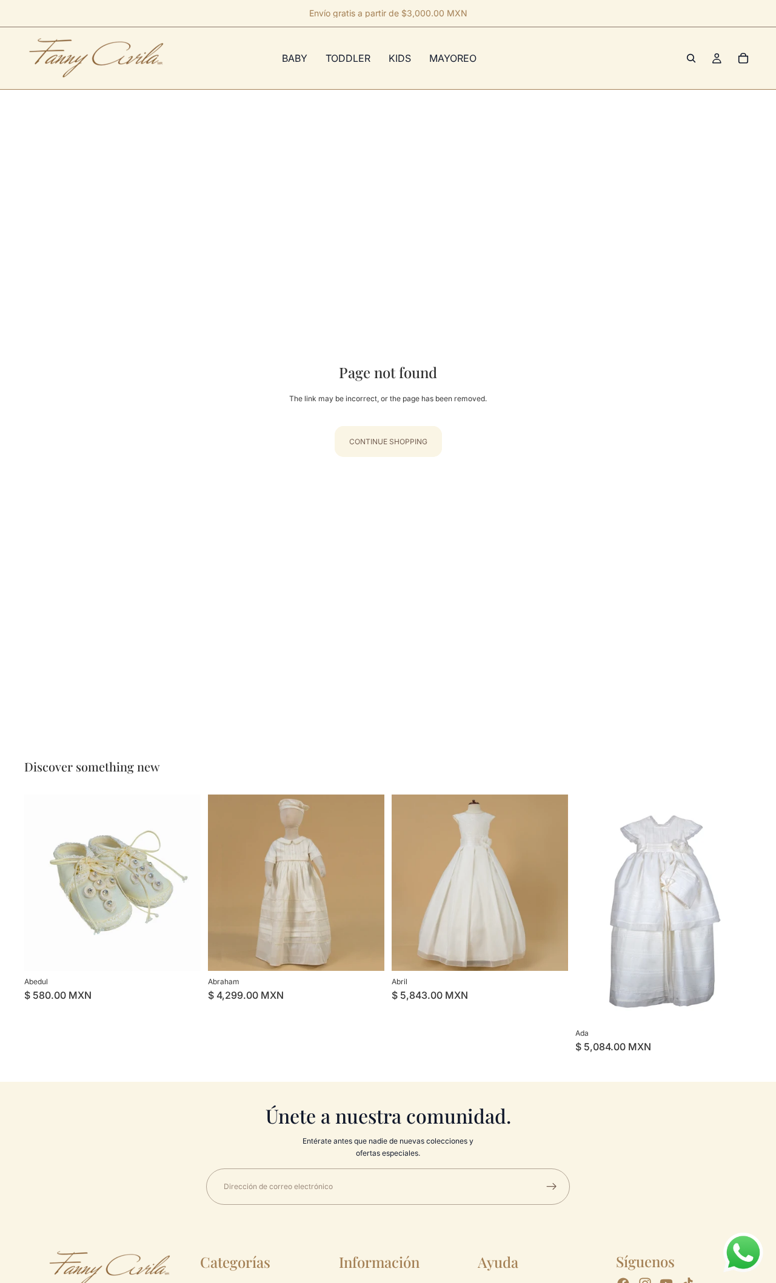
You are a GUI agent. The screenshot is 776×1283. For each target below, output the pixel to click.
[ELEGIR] (182, 952)
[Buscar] (691, 58)
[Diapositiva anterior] (226, 882)
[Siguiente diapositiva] (366, 882)
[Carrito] (743, 58)
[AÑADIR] (549, 952)
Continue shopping (388, 441)
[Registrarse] (551, 1186)
